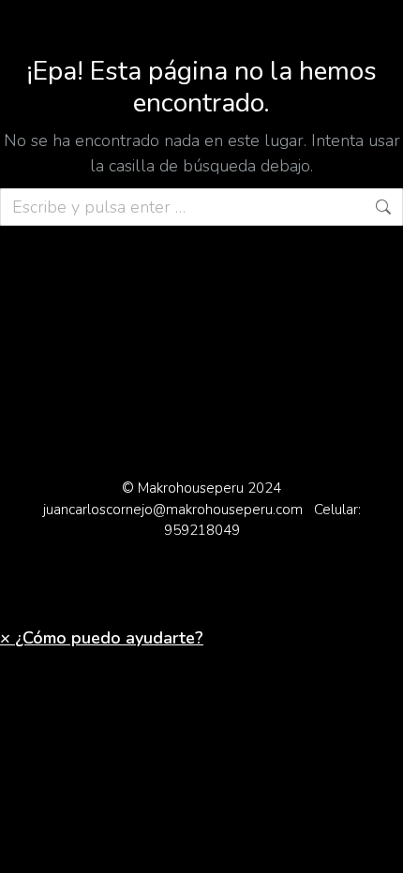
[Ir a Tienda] (375, 845)
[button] (101, 638)
